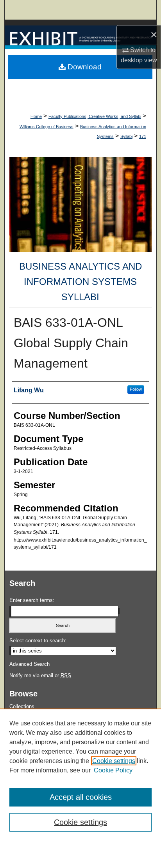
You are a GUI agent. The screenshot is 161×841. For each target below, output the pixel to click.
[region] (80, 775)
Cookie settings (113, 761)
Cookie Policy (113, 770)
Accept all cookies (81, 797)
